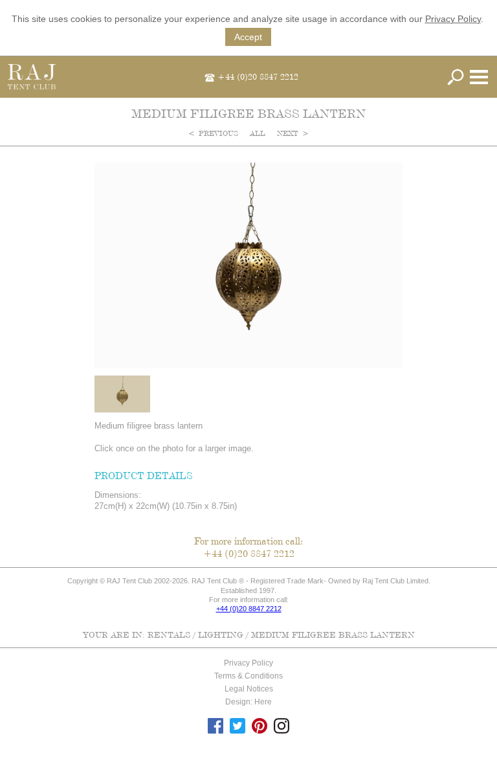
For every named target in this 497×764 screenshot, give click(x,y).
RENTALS (169, 634)
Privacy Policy (453, 19)
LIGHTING (220, 634)
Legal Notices (249, 688)
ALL (258, 133)
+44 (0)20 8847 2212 (257, 76)
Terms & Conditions (248, 675)
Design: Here (248, 701)
